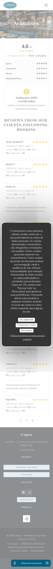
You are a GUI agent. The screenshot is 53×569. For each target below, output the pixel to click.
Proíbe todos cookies (26, 325)
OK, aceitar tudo (26, 319)
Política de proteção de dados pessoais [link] (27, 335)
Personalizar (26, 330)
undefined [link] (27, 339)
